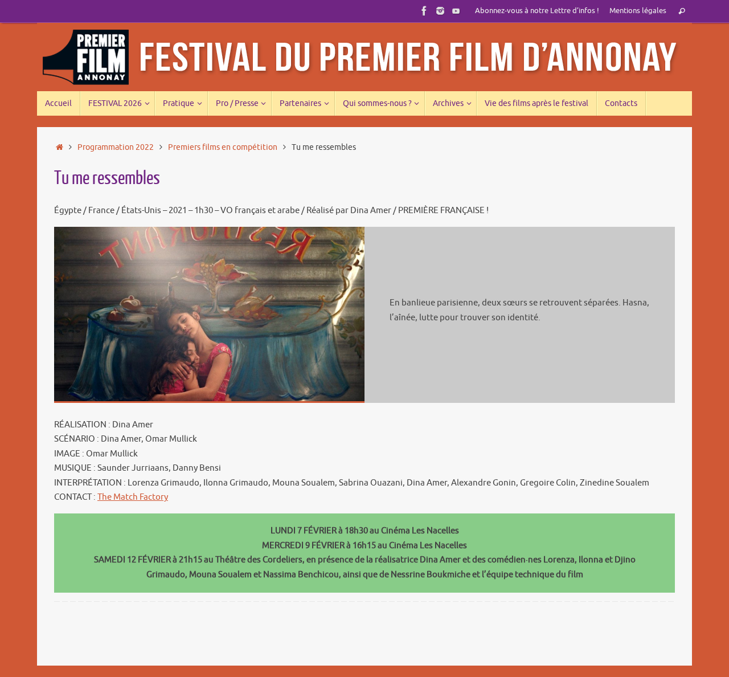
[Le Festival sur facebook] (424, 11)
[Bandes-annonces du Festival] (456, 11)
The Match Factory (132, 497)
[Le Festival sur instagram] (440, 11)
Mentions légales (637, 10)
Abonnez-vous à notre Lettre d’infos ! (537, 10)
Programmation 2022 (115, 147)
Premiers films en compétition (222, 147)
